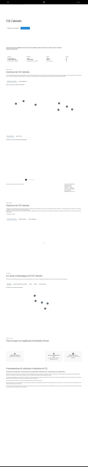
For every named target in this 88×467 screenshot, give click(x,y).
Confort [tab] (30, 284)
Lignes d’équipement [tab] (23, 81)
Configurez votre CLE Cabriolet (13, 28)
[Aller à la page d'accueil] (44, 2)
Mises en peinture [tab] (10, 136)
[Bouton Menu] (8, 2)
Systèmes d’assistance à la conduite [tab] (20, 284)
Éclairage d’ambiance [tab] (22, 219)
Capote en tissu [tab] (19, 136)
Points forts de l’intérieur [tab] (12, 219)
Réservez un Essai (25, 28)
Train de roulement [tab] (42, 284)
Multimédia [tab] (9, 284)
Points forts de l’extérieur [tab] (12, 81)
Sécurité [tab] (35, 284)
